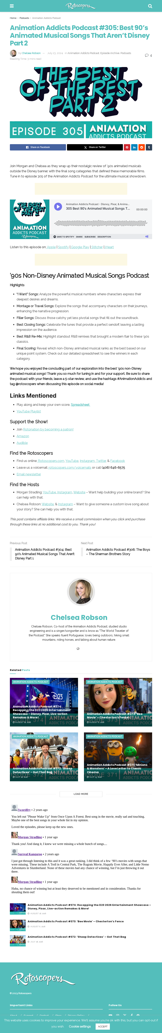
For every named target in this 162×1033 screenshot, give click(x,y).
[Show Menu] (12, 6)
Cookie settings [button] (80, 1026)
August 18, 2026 (23, 722)
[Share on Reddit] (141, 147)
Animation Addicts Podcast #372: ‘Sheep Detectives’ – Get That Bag (42, 770)
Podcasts (24, 18)
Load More (81, 794)
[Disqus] (81, 852)
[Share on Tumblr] (149, 147)
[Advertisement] (81, 189)
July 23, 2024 (55, 53)
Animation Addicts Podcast (46, 18)
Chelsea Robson (31, 53)
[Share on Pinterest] (127, 147)
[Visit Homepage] (81, 6)
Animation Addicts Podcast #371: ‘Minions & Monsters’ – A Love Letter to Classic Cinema (117, 768)
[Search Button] (150, 6)
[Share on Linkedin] (134, 147)
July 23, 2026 (95, 777)
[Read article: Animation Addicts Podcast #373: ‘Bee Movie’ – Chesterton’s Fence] (118, 702)
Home (13, 18)
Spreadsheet (80, 405)
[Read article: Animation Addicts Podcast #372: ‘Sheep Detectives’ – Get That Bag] (44, 756)
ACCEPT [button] (102, 1026)
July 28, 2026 (21, 777)
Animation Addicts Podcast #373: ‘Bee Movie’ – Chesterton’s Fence (115, 715)
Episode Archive (109, 53)
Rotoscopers (24, 993)
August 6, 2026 (96, 722)
